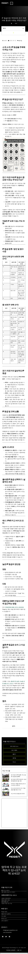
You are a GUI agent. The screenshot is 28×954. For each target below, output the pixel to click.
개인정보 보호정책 (10, 950)
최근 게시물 (6, 771)
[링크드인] (9, 936)
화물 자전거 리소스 (9, 741)
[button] (23, 28)
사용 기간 (19, 950)
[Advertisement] (14, 813)
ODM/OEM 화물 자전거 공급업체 (14, 607)
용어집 (20, 40)
